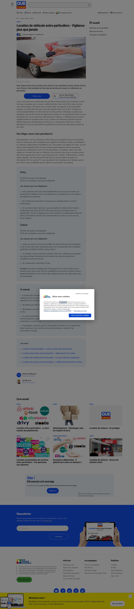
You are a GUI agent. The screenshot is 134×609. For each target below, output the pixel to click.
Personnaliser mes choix (80, 311)
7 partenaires (63, 302)
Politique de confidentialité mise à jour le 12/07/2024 (57, 311)
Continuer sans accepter (82, 293)
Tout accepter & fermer (80, 315)
